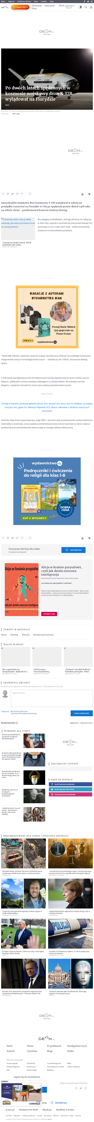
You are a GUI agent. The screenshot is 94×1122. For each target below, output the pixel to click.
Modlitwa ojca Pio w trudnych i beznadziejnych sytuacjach (10, 793)
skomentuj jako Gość (20, 711)
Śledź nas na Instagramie (65, 794)
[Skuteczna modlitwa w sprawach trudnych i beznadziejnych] (34, 741)
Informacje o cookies (66, 1116)
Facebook (84, 1)
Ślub (8, 1070)
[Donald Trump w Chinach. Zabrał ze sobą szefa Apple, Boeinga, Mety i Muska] (23, 934)
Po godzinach (54, 1046)
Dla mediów (47, 1116)
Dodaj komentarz (81, 713)
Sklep (52, 1)
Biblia (3, 1)
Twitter (88, 1)
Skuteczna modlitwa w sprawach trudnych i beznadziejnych (11, 736)
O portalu (9, 1116)
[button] (80, 7)
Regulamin (17, 1116)
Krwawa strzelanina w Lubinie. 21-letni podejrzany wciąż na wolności (69, 952)
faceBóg (44, 1)
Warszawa (69, 6)
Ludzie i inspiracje (73, 1067)
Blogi (36, 1)
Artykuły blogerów (13, 1067)
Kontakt (39, 1116)
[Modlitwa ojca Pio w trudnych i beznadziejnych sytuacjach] (34, 796)
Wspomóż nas (76, 550)
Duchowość (31, 1063)
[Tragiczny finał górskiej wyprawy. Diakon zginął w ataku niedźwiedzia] (23, 893)
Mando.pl (46, 1110)
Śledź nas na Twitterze (64, 789)
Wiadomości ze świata (41, 674)
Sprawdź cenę (49, 614)
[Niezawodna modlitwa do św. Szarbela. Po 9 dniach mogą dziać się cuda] (34, 777)
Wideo (70, 1051)
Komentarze (49, 6)
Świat (7, 105)
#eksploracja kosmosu (43, 634)
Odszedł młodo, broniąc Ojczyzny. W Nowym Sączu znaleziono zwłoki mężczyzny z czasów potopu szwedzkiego (22, 873)
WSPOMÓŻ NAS (61, 1103)
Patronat (78, 1116)
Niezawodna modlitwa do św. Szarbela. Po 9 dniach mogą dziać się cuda (11, 774)
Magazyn (11, 1)
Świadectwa (31, 1067)
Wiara (34, 8)
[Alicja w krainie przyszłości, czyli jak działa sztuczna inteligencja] (22, 589)
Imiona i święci (32, 1070)
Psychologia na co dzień (55, 1067)
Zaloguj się (5, 711)
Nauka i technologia (10, 247)
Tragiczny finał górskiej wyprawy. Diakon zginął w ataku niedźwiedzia (22, 912)
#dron (4, 634)
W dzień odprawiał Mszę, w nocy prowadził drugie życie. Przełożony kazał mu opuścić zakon (11, 756)
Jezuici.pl (10, 1110)
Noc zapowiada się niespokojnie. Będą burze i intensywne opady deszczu (14, 671)
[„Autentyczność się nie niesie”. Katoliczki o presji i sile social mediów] (34, 814)
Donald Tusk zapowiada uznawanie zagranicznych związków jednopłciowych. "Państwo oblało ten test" (22, 993)
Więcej (61, 5)
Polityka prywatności (28, 1116)
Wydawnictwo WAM (28, 1110)
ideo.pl (49, 1119)
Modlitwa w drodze (24, 1)
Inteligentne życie (77, 1046)
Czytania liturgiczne (54, 1063)
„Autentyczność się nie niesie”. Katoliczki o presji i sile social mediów (11, 811)
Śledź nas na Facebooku (65, 784)
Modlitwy (50, 1070)
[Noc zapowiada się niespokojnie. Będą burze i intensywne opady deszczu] (15, 656)
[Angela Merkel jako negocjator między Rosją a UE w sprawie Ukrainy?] (70, 893)
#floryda (25, 634)
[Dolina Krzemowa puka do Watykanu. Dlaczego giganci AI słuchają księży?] (70, 974)
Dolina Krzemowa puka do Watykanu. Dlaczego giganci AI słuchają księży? (68, 992)
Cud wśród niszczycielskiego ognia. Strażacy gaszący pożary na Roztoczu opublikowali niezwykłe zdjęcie (70, 872)
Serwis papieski (12, 1063)
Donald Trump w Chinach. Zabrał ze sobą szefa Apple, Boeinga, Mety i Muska (23, 952)
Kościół (52, 995)
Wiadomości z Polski (9, 674)
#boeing (14, 634)
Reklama (56, 1116)
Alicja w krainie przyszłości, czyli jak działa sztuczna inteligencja (61, 570)
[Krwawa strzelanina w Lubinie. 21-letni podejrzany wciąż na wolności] (70, 934)
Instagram (92, 1)
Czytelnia (32, 1051)
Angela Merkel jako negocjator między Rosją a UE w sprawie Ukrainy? (69, 912)
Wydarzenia (37, 6)
